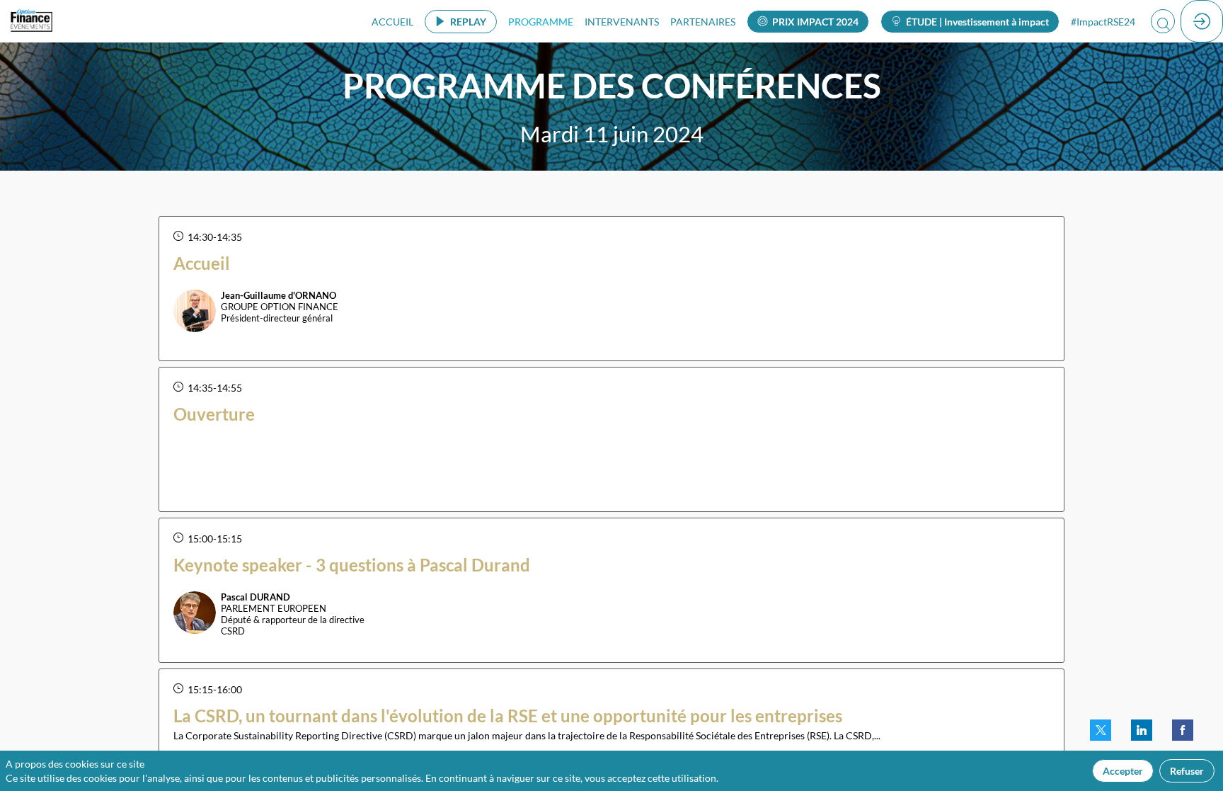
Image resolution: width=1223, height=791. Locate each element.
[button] (461, 21)
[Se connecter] (1202, 21)
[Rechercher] (1163, 21)
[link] (392, 21)
